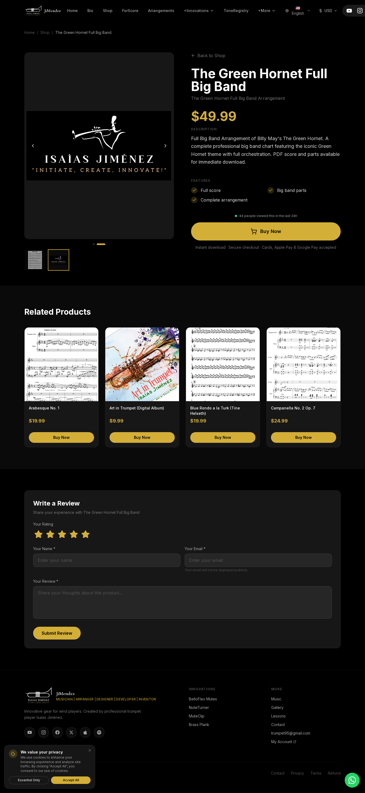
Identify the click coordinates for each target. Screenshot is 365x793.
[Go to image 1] (94, 244)
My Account (281, 741)
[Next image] (165, 145)
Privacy (297, 773)
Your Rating (43, 524)
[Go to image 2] (101, 244)
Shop (107, 10)
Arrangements (161, 10)
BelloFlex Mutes (203, 699)
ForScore (130, 10)
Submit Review (57, 633)
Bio (90, 10)
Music (276, 699)
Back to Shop (211, 55)
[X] (71, 732)
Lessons (278, 716)
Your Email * (195, 548)
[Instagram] (360, 10)
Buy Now (270, 231)
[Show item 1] (35, 260)
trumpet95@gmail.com (290, 733)
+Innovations (196, 10)
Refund (334, 773)
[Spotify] (99, 732)
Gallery (277, 707)
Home (72, 10)
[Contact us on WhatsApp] (352, 780)
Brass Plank (199, 724)
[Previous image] (33, 145)
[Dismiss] (90, 750)
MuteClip (196, 716)
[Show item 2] (58, 260)
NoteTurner (199, 707)
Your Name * (44, 548)
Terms (315, 773)
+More (264, 10)
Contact (278, 724)
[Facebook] (57, 732)
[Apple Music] (85, 732)
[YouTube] (349, 10)
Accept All (71, 780)
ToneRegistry (236, 10)
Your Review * (45, 581)
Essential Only (29, 780)
